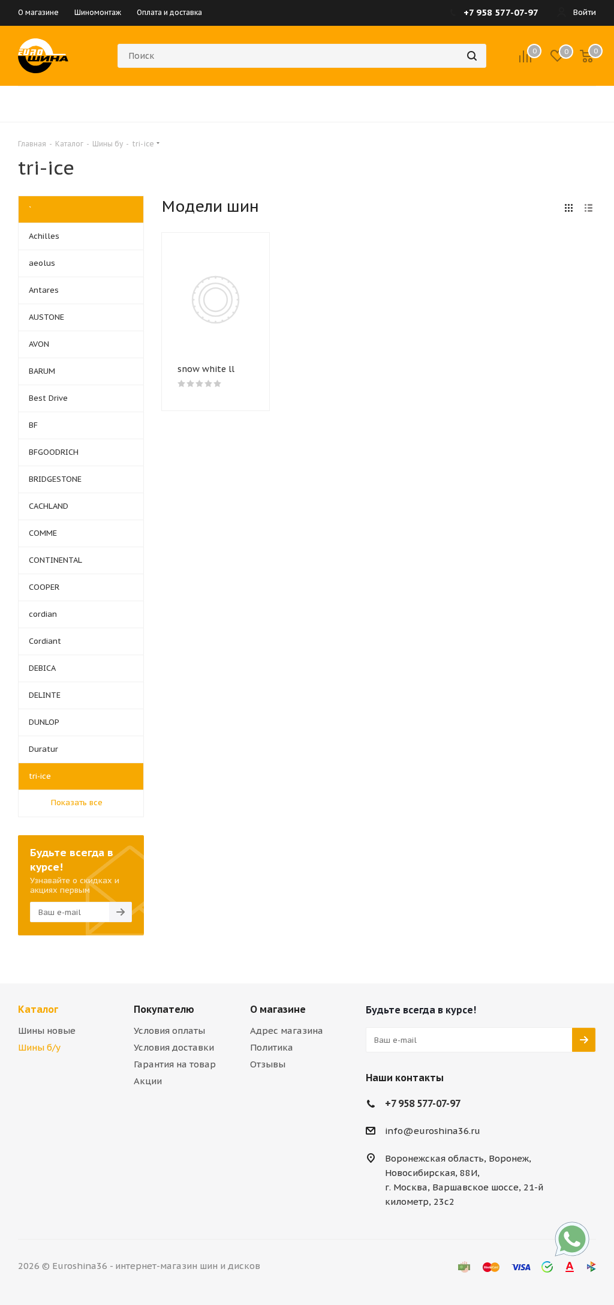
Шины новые (47, 1030)
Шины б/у (39, 1047)
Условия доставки (174, 1047)
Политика (271, 1047)
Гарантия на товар (175, 1064)
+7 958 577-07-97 (422, 1103)
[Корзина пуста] (586, 55)
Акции (148, 1081)
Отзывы (267, 1064)
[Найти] (472, 56)
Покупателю (164, 1009)
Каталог (38, 1009)
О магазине (278, 1009)
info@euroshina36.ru (432, 1130)
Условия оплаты (169, 1030)
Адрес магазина (286, 1030)
